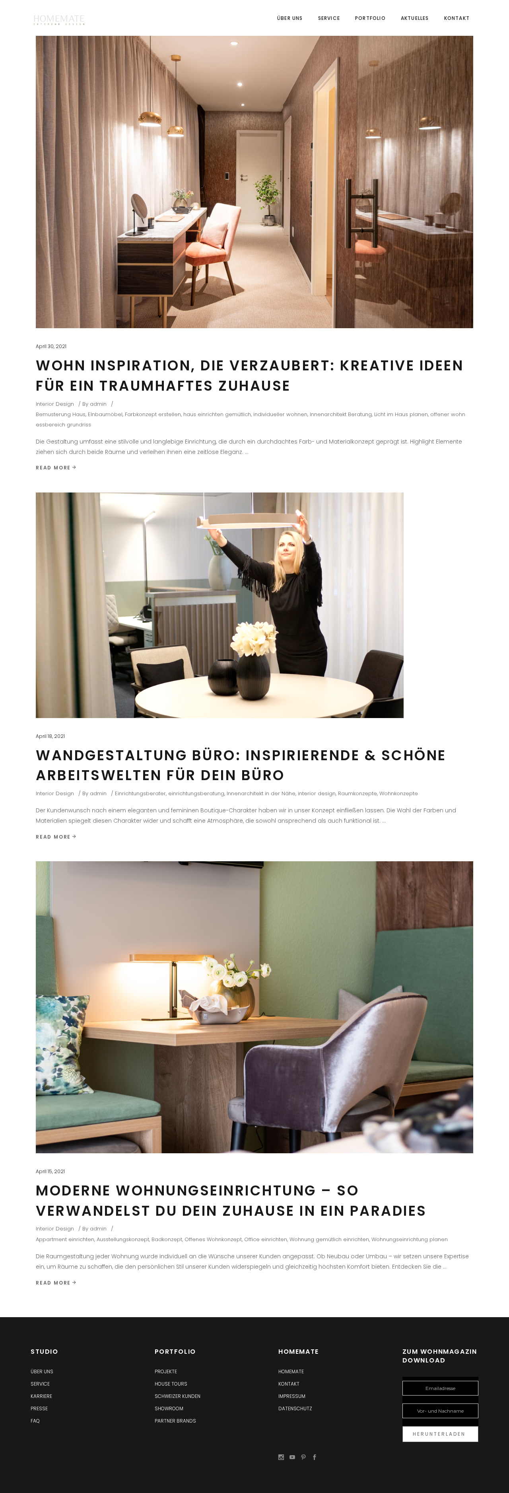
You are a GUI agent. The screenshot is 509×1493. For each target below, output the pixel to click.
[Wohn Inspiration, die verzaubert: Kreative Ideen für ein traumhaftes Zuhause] (254, 172)
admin (98, 404)
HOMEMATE (291, 1371)
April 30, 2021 (51, 346)
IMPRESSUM (291, 1396)
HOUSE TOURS (171, 1383)
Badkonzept (167, 1239)
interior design (317, 793)
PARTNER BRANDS (175, 1420)
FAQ (35, 1420)
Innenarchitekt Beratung (341, 414)
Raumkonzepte (357, 793)
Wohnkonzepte (398, 793)
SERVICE (40, 1383)
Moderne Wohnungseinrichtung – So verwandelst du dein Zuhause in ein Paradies (231, 1200)
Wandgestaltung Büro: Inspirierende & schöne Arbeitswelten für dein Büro (241, 765)
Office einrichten (265, 1239)
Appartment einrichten (65, 1239)
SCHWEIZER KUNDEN (177, 1396)
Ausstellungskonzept (123, 1239)
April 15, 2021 (50, 1171)
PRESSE (39, 1408)
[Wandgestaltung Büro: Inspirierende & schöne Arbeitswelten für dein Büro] (220, 605)
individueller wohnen (280, 414)
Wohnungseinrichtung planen (409, 1239)
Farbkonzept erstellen (153, 414)
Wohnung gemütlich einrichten (329, 1239)
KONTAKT (288, 1383)
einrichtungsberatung (196, 793)
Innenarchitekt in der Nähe (261, 793)
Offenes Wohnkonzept (213, 1239)
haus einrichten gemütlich (217, 414)
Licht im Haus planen (401, 414)
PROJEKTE (166, 1371)
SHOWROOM (169, 1408)
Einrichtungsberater (140, 793)
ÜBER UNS (42, 1371)
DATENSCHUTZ (295, 1408)
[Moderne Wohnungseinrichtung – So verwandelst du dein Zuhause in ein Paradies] (254, 1007)
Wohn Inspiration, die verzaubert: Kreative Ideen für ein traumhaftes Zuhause (250, 375)
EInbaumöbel (105, 414)
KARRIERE (41, 1396)
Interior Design (55, 404)
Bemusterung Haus (60, 414)
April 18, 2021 (50, 736)
